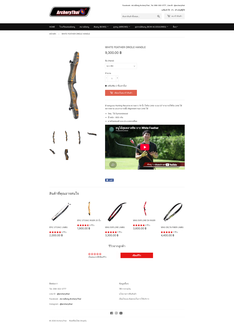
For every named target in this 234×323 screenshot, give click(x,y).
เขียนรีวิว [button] (136, 255)
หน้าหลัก (52, 34)
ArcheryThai (61, 321)
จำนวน (108, 73)
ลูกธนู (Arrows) (121, 27)
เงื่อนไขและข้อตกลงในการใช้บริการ (134, 299)
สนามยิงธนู (84, 27)
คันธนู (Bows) (100, 27)
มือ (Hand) (109, 61)
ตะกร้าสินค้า (176, 16)
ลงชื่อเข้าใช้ (166, 10)
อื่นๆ (174, 27)
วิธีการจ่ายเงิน (125, 289)
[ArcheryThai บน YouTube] (121, 313)
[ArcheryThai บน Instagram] (116, 313)
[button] (55, 232)
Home (52, 27)
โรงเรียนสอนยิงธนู (67, 27)
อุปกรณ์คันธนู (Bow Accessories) (151, 27)
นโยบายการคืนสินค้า (128, 294)
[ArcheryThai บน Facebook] (111, 313)
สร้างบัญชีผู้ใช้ (180, 10)
